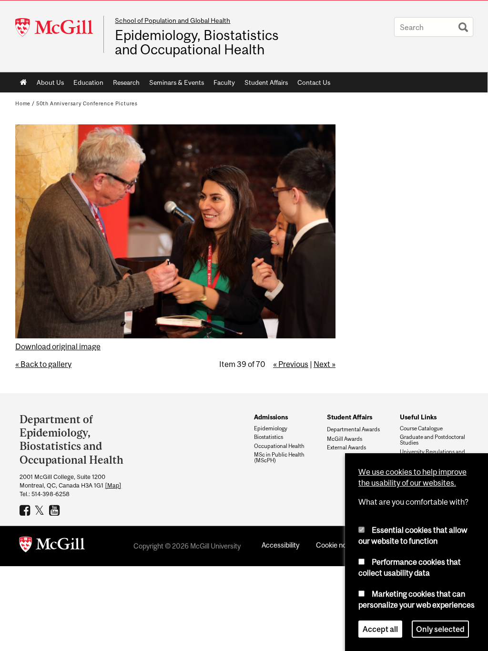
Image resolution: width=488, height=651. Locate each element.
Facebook (26, 510)
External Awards (346, 447)
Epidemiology (270, 428)
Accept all (380, 629)
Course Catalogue (421, 428)
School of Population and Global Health (172, 20)
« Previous (290, 364)
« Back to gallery (43, 364)
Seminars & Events (176, 82)
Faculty (224, 82)
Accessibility (280, 545)
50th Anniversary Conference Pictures (87, 103)
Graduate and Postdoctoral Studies (432, 440)
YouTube (55, 510)
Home (23, 82)
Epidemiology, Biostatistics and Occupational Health (197, 42)
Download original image (58, 346)
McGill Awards (344, 439)
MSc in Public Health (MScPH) (279, 457)
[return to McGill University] (52, 546)
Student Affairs (266, 82)
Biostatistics (268, 437)
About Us (50, 82)
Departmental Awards (353, 429)
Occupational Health (279, 446)
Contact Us (313, 82)
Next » (325, 364)
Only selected (440, 629)
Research (126, 82)
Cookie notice (337, 545)
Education (88, 82)
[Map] (113, 485)
